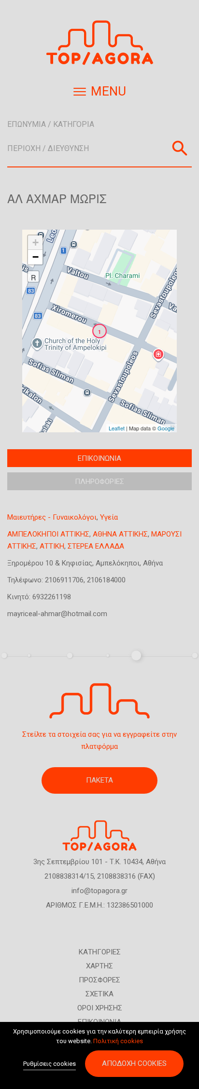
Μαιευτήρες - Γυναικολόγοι (52, 517)
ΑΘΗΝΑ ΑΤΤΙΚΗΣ (120, 534)
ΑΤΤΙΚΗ (52, 546)
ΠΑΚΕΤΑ (99, 780)
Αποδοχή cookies (134, 1063)
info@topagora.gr (99, 890)
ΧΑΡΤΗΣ (99, 966)
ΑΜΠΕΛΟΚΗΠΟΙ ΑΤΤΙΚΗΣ (48, 534)
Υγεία (109, 517)
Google (165, 428)
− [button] (35, 257)
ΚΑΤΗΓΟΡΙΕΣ (100, 952)
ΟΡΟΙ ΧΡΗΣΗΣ (99, 1008)
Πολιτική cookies (118, 1041)
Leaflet (117, 428)
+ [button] (35, 242)
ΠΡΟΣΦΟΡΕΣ (99, 980)
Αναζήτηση (180, 148)
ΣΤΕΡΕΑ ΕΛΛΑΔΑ (96, 546)
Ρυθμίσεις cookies (49, 1063)
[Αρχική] (99, 43)
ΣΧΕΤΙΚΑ (99, 994)
